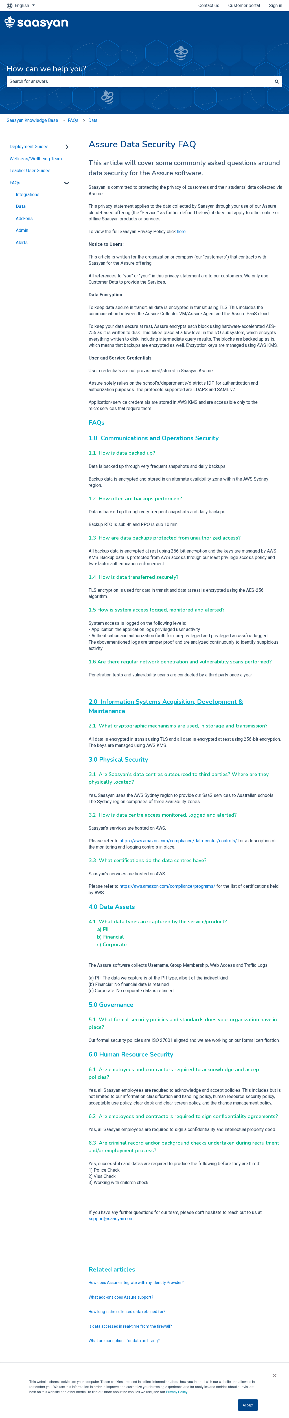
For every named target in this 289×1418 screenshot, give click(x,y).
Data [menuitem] (21, 206)
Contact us (208, 5)
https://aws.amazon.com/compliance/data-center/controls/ (178, 840)
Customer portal (244, 5)
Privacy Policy (176, 1391)
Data (92, 120)
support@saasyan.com (111, 1218)
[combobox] (139, 81)
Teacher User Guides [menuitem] (30, 170)
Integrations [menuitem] (28, 194)
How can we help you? (46, 68)
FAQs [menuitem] (15, 182)
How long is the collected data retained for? (127, 1311)
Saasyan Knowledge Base (32, 120)
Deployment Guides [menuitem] (29, 146)
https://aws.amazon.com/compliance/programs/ (167, 886)
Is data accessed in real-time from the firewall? (130, 1326)
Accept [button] (248, 1404)
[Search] (277, 81)
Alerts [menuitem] (22, 242)
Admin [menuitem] (22, 230)
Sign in (275, 5)
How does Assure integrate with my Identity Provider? (136, 1282)
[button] (66, 147)
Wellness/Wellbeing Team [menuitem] (36, 158)
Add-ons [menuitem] (24, 218)
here (181, 231)
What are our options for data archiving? (124, 1340)
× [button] (274, 1373)
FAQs (73, 120)
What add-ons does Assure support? (121, 1297)
